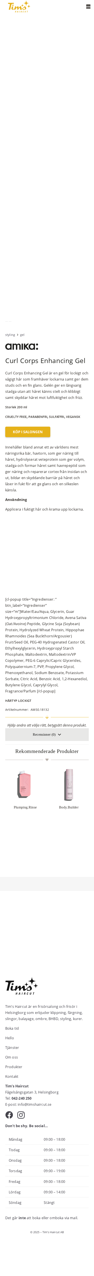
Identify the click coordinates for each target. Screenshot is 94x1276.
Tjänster (12, 1047)
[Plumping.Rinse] (25, 785)
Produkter (13, 1066)
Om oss (11, 1057)
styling (10, 335)
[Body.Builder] (69, 785)
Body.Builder (68, 807)
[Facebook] (9, 1115)
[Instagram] (21, 1115)
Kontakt (11, 1076)
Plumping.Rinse (25, 807)
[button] (88, 6)
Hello (9, 1038)
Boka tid (12, 1028)
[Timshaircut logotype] (19, 6)
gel (22, 335)
